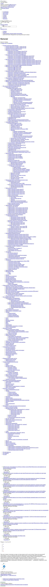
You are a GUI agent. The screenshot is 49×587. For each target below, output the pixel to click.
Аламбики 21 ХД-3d (15, 126)
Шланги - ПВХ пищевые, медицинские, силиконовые (17, 281)
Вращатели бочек (9, 385)
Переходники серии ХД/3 (16, 411)
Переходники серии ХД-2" (14, 430)
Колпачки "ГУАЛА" (12, 367)
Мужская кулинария (7, 328)
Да (1, 3)
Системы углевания (10, 277)
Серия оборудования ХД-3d (12, 122)
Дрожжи (7, 312)
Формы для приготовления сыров (15, 339)
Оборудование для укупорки (12, 374)
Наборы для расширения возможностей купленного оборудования (20, 81)
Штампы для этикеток (13, 372)
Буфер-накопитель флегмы (14, 204)
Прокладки (10, 434)
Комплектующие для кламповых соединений (18, 439)
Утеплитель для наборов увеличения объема (17, 266)
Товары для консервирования (12, 341)
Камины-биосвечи (10, 344)
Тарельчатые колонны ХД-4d (14, 232)
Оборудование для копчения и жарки (16, 330)
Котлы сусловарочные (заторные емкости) (15, 258)
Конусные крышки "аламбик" (19, 168)
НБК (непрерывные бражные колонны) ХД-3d (18, 150)
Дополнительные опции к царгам (15, 196)
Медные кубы (11, 159)
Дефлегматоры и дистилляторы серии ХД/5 (17, 212)
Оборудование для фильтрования (15, 376)
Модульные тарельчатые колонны (15, 221)
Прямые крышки (17, 167)
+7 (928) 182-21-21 (11, 5)
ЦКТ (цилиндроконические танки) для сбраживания (19, 184)
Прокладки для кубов (15, 172)
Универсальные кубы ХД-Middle (15, 156)
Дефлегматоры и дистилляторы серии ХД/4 (17, 210)
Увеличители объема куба (16, 93)
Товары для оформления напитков (10, 361)
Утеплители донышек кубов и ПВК (16, 265)
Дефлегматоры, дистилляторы (12, 205)
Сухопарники (11, 247)
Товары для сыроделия (11, 335)
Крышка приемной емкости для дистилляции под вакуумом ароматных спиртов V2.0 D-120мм (24, 485)
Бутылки (7, 363)
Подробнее (6, 472)
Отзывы (8, 579)
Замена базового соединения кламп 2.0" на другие (19, 448)
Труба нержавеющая (10, 420)
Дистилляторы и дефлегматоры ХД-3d (16, 142)
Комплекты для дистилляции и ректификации (16, 54)
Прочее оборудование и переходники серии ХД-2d (19, 120)
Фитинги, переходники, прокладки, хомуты (15, 432)
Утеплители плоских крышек (14, 263)
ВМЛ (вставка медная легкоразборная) (19, 201)
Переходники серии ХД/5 (16, 412)
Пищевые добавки (10, 401)
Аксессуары (10, 308)
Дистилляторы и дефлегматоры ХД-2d (16, 109)
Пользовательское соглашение (21, 584)
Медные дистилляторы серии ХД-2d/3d (16, 213)
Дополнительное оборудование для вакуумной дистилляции (19, 295)
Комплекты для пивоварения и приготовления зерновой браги (19, 80)
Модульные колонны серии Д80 (18, 116)
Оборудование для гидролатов (14, 250)
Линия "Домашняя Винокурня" (12, 389)
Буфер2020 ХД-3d (12, 149)
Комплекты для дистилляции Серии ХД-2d (17, 51)
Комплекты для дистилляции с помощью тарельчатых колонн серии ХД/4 (24, 62)
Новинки (10, 43)
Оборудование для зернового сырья (13, 310)
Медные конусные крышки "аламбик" (21, 169)
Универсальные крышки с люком (20, 171)
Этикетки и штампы (10, 371)
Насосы (7, 274)
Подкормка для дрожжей (13, 316)
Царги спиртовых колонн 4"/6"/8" (15, 203)
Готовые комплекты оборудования (10, 45)
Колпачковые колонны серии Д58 (18, 217)
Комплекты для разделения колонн (18, 200)
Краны (9, 438)
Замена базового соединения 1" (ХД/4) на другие (19, 446)
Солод (7, 317)
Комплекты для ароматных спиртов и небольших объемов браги (22, 72)
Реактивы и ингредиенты (8, 388)
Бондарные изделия (10, 383)
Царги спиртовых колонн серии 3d (15, 190)
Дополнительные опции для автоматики (17, 257)
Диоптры (13, 199)
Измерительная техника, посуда (10, 358)
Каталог (5, 32)
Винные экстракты (10, 320)
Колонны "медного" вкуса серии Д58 (19, 227)
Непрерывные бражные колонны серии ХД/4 (18, 240)
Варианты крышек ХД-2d (16, 90)
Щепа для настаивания (11, 387)
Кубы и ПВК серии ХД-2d (16, 89)
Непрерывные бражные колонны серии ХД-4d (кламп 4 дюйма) (22, 236)
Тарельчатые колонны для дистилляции (14, 214)
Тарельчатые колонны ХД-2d (14, 112)
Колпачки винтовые (12, 368)
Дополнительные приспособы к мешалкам (22, 103)
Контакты (5, 18)
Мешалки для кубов (15, 174)
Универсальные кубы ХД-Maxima (15, 157)
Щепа (7, 322)
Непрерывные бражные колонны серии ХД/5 (18, 242)
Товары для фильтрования (11, 375)
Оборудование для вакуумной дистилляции (12, 33)
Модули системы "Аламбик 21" (15, 248)
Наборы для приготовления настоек (13, 398)
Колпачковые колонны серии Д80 (18, 218)
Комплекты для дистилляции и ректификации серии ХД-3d (21, 55)
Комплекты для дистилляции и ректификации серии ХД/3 (21, 58)
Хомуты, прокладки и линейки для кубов (20, 105)
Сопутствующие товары (11, 345)
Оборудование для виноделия (12, 309)
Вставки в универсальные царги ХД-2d (16, 111)
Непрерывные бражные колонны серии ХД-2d (18, 234)
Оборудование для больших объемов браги (15, 288)
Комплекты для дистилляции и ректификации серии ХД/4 (21, 57)
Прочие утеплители (12, 269)
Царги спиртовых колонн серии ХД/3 (16, 192)
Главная (5, 31)
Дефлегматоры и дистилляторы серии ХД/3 (17, 211)
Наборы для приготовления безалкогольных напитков (17, 400)
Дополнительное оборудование (15, 164)
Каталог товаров (4, 24)
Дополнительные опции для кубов (15, 449)
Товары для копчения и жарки (12, 329)
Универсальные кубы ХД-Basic (15, 154)
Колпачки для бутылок (10, 366)
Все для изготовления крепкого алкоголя (12, 86)
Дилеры (5, 16)
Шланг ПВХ (11, 283)
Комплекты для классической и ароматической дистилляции (19, 65)
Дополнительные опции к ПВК (17, 183)
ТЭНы (9, 273)
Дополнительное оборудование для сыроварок (18, 337)
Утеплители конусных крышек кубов (16, 264)
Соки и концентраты (10, 403)
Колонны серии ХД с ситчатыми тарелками (17, 220)
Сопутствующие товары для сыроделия (16, 338)
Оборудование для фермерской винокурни (15, 77)
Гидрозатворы (9, 324)
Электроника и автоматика (9, 346)
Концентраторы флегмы (16, 198)
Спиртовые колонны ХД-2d (14, 117)
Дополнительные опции (11, 444)
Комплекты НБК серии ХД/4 (14, 68)
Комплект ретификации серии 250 (15, 79)
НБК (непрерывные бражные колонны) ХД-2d (18, 119)
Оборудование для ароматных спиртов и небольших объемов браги (20, 287)
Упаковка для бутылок (10, 379)
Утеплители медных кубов (14, 262)
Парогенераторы (9, 270)
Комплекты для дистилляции (12, 50)
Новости (5, 17)
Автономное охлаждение (11, 276)
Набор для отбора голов (20, 535)
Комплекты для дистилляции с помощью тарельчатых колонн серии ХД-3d (24, 61)
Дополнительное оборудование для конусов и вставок (22, 108)
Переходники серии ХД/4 (16, 410)
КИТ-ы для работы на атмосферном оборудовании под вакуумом (22, 76)
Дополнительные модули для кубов (18, 94)
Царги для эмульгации (13, 195)
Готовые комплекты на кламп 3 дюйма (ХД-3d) (16, 47)
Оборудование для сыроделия (14, 336)
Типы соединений (10, 445)
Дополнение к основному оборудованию (17, 84)
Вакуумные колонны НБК (11, 290)
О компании (5, 11)
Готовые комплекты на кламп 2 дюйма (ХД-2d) (16, 46)
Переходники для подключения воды (14, 280)
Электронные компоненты (14, 256)
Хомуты (10, 437)
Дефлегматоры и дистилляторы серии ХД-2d (18, 207)
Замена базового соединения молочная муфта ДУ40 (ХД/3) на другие (23, 447)
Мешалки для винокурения (19, 97)
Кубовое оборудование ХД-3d (14, 123)
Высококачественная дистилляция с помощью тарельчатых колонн (20, 59)
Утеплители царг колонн (13, 268)
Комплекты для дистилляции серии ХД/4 (17, 52)
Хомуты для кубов (15, 176)
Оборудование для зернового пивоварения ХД (18, 302)
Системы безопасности (11, 278)
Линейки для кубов (15, 178)
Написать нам (11, 7)
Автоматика (8, 251)
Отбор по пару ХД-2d (13, 206)
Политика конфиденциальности (7, 584)
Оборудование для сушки (11, 334)
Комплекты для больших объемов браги (17, 73)
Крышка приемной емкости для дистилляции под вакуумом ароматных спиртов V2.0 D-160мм (24, 492)
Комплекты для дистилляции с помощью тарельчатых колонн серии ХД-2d (24, 60)
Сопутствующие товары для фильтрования (17, 378)
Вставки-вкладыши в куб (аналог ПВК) (19, 95)
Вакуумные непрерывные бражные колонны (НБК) (19, 237)
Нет (3, 3)
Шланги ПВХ (9, 441)
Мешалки (13, 96)
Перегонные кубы (10, 153)
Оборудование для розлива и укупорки (14, 325)
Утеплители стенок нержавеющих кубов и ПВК (18, 261)
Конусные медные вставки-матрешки (21, 170)
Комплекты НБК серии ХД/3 (14, 69)
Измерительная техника (11, 279)
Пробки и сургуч (9, 365)
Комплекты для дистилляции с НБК (13, 66)
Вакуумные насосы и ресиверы (12, 292)
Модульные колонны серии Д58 (18, 115)
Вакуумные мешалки (17, 101)
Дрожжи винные (12, 313)
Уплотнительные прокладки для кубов (16, 417)
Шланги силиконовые (10, 443)
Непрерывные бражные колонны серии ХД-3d (18, 235)
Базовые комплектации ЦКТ (17, 185)
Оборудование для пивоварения (13, 298)
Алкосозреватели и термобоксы (12, 381)
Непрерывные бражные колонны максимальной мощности (21, 243)
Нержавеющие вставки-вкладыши (18, 162)
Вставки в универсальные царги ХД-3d (16, 145)
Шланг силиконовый (12, 284)
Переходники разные (15, 414)
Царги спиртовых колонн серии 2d (15, 189)
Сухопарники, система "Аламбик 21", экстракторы (17, 246)
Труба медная (8, 422)
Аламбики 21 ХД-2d (15, 91)
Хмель (7, 319)
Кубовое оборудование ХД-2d (14, 88)
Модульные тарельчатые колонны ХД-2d (17, 113)
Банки (7, 364)
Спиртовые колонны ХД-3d (14, 148)
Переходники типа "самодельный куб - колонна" (18, 409)
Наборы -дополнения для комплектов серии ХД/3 (19, 83)
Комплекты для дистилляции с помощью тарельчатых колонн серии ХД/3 (24, 64)
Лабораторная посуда (10, 360)
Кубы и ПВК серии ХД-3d (16, 124)
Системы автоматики (12, 254)
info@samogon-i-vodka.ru (6, 574)
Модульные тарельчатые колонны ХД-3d (17, 147)
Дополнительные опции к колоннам (16, 230)
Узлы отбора (13, 197)
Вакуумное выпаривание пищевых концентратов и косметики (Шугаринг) (22, 291)
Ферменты (8, 321)
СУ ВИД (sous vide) (10, 343)
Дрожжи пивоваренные (13, 315)
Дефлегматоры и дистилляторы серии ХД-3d (18, 208)
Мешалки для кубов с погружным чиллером (23, 102)
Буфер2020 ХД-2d (12, 118)
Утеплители (8, 259)
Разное (7, 323)
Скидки (4, 15)
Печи (9, 272)
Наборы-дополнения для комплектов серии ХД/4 (19, 82)
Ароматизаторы (9, 397)
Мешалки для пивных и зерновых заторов (22, 98)
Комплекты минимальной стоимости (14, 49)
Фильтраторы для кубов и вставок (18, 104)
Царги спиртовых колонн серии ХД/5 (16, 193)
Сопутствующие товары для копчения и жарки (18, 331)
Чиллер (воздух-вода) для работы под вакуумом (35, 473)
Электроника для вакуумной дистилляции (17, 255)
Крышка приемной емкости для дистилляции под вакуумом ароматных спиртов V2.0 (24, 479)
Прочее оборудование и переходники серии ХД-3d (19, 152)
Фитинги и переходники (13, 436)
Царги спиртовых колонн (11, 188)
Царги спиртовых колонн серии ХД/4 (16, 191)
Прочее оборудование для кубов (18, 106)
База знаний (5, 12)
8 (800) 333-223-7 (12, 4)
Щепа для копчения (12, 332)
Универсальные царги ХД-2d (14, 110)
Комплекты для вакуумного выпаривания (17, 75)
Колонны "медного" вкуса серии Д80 (19, 226)
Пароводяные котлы (15, 182)
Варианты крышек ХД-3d (16, 125)
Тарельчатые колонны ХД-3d (14, 146)
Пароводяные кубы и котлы (14, 181)
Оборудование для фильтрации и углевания (15, 386)
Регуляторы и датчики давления (15, 294)
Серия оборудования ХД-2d (12, 87)
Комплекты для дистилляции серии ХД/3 (17, 53)
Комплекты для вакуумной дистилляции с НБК (18, 74)
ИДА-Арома (8, 382)
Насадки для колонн (10, 418)
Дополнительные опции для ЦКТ (18, 307)
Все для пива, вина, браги (8, 296)
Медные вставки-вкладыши (17, 163)
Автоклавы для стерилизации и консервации (15, 342)
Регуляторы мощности (13, 252)
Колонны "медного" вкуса (14, 225)
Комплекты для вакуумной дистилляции (14, 71)
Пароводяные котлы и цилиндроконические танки (17, 179)
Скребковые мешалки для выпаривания (22, 99)
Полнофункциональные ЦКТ (17, 186)
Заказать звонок (4, 7)
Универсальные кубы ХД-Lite (14, 155)
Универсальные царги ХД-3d (14, 144)
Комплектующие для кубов (11, 408)
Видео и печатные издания (11, 407)
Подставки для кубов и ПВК (17, 177)
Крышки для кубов (12, 415)
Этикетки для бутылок (13, 373)
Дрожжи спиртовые (12, 314)
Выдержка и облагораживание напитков (12, 380)
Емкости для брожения (11, 327)
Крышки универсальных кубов (17, 166)
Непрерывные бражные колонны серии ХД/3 (18, 241)
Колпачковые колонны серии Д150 (18, 219)
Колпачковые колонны (13, 215)
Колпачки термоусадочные (14, 369)
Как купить (5, 14)
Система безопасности (10, 351)
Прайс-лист (4, 43)
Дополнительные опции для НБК (15, 244)
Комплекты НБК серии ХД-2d (14, 67)
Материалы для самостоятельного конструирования (14, 405)
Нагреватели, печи (10, 271)
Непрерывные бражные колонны (13, 233)
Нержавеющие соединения (14, 433)
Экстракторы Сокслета (13, 249)
